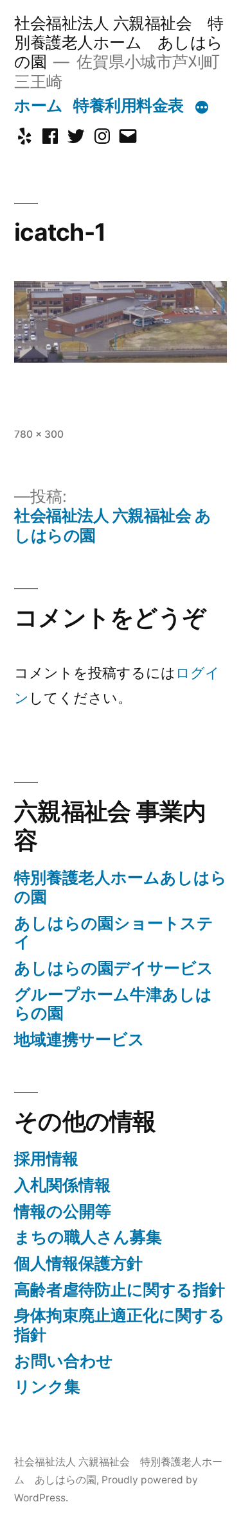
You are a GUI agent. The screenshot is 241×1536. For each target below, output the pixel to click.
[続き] (202, 108)
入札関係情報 (62, 1185)
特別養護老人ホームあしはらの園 (120, 887)
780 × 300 (39, 434)
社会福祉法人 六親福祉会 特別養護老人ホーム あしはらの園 (118, 42)
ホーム (38, 105)
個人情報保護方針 (78, 1263)
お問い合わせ (63, 1360)
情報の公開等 (62, 1211)
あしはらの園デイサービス (113, 968)
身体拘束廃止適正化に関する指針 (119, 1325)
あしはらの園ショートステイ (113, 932)
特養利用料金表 (128, 105)
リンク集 (47, 1386)
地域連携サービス (79, 1039)
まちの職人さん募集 (88, 1237)
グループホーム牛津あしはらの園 (113, 1004)
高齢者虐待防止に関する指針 (119, 1289)
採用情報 (46, 1158)
